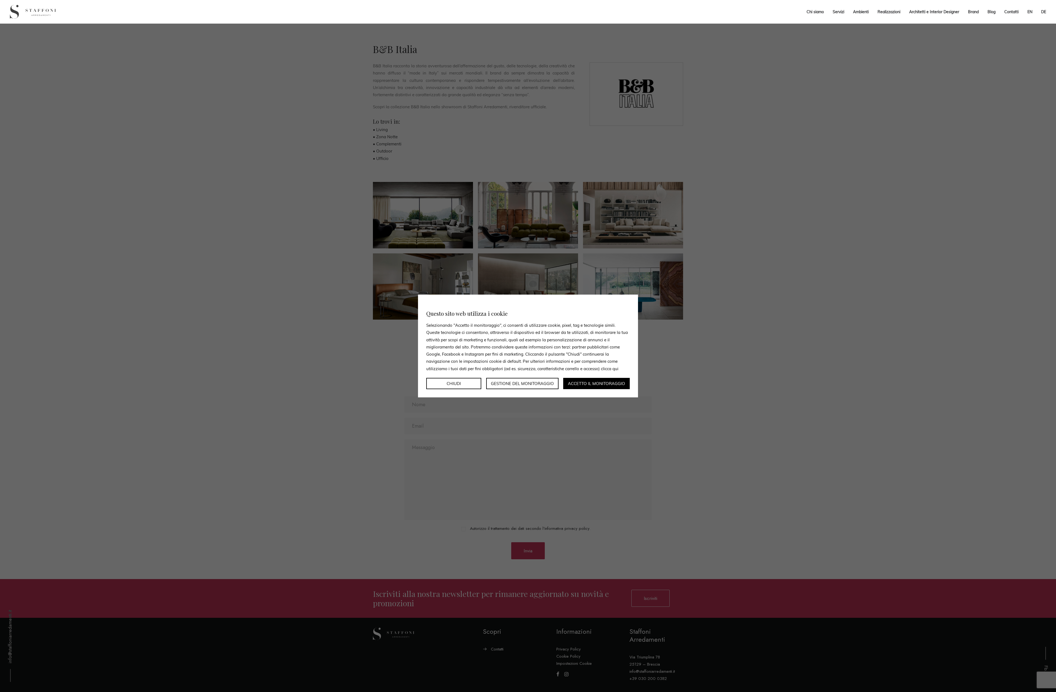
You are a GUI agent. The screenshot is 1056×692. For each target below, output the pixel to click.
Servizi (838, 11)
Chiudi (454, 383)
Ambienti (861, 11)
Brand (973, 11)
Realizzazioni (889, 11)
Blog (992, 11)
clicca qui (609, 368)
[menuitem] (1030, 12)
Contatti (1011, 11)
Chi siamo (815, 11)
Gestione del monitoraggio (522, 383)
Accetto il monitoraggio (596, 383)
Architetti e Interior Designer (934, 11)
